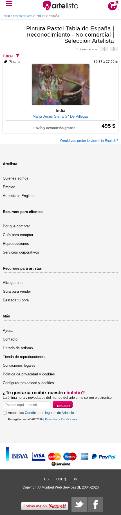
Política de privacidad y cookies (29, 374)
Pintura (40, 15)
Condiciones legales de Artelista (49, 413)
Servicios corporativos (21, 252)
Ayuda (8, 330)
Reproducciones (16, 243)
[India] (60, 84)
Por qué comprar (16, 226)
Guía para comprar (18, 235)
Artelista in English (18, 196)
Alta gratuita (13, 283)
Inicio (6, 15)
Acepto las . (41, 413)
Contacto (10, 339)
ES (46, 479)
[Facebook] (95, 504)
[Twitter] (79, 504)
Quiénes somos (15, 178)
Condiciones (69, 419)
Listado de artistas (18, 348)
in (75, 479)
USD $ (61, 479)
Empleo (9, 187)
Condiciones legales (19, 365)
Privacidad (52, 419)
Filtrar (8, 56)
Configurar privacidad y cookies (28, 383)
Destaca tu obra (16, 300)
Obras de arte (22, 15)
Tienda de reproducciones (24, 357)
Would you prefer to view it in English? (89, 141)
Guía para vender (17, 291)
